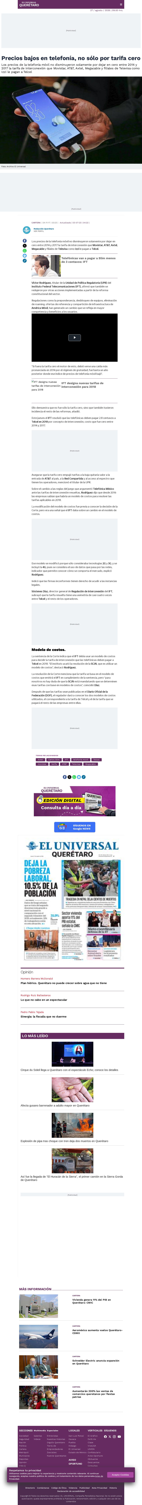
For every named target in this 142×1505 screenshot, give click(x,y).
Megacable (90, 764)
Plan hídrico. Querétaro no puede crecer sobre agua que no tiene (64, 983)
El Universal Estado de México (77, 1451)
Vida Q (22, 1466)
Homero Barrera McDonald (37, 978)
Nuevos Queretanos (56, 1456)
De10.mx (92, 1439)
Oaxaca (72, 1439)
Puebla (72, 1442)
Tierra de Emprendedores (55, 1447)
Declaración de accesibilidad (71, 1491)
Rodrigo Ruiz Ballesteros (35, 995)
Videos (37, 1439)
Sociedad (24, 1436)
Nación (22, 1442)
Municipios (24, 1456)
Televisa (76, 764)
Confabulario (94, 1452)
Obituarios (93, 1459)
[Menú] (121, 4)
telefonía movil (80, 760)
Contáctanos (43, 1488)
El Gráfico (93, 1436)
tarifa (54, 764)
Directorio (30, 1488)
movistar (42, 764)
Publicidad (84, 1488)
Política (22, 1446)
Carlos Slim (54, 760)
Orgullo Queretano (56, 1442)
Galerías (38, 1436)
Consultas (92, 1466)
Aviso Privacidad (99, 1488)
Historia (113, 1488)
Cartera (36, 223)
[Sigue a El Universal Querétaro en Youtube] (120, 1437)
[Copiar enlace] (25, 261)
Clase (90, 1442)
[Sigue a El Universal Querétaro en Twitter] (110, 1437)
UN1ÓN (91, 1449)
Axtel (40, 760)
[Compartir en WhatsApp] (25, 251)
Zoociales (51, 1452)
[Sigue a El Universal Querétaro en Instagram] (115, 1437)
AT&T (64, 764)
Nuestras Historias (56, 1439)
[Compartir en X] (25, 246)
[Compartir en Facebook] (25, 241)
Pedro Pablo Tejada (32, 1012)
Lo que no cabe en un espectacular (44, 999)
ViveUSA (92, 1446)
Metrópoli (24, 1452)
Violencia (73, 1488)
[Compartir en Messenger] (25, 256)
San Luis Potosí (76, 1436)
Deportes (23, 1459)
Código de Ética (58, 1488)
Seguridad (24, 1439)
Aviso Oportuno (95, 1456)
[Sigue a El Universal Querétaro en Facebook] (106, 1437)
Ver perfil (39, 231)
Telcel (96, 760)
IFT (66, 760)
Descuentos (93, 1462)
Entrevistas (52, 1436)
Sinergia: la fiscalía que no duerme (43, 1016)
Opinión (27, 972)
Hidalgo (72, 1446)
